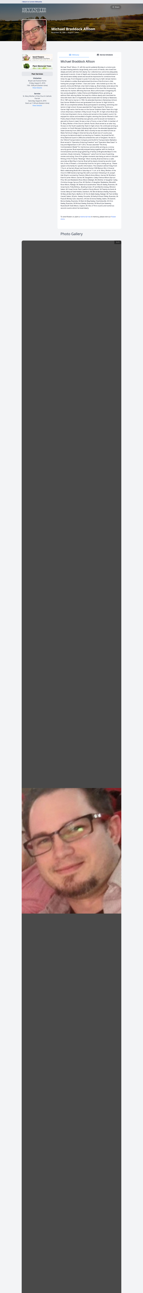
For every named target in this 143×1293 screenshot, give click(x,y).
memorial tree (85, 217)
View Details (37, 88)
